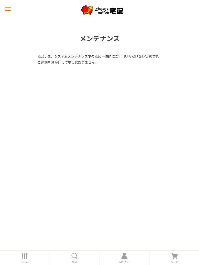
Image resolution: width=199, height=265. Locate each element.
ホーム (25, 261)
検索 (74, 261)
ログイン (124, 261)
